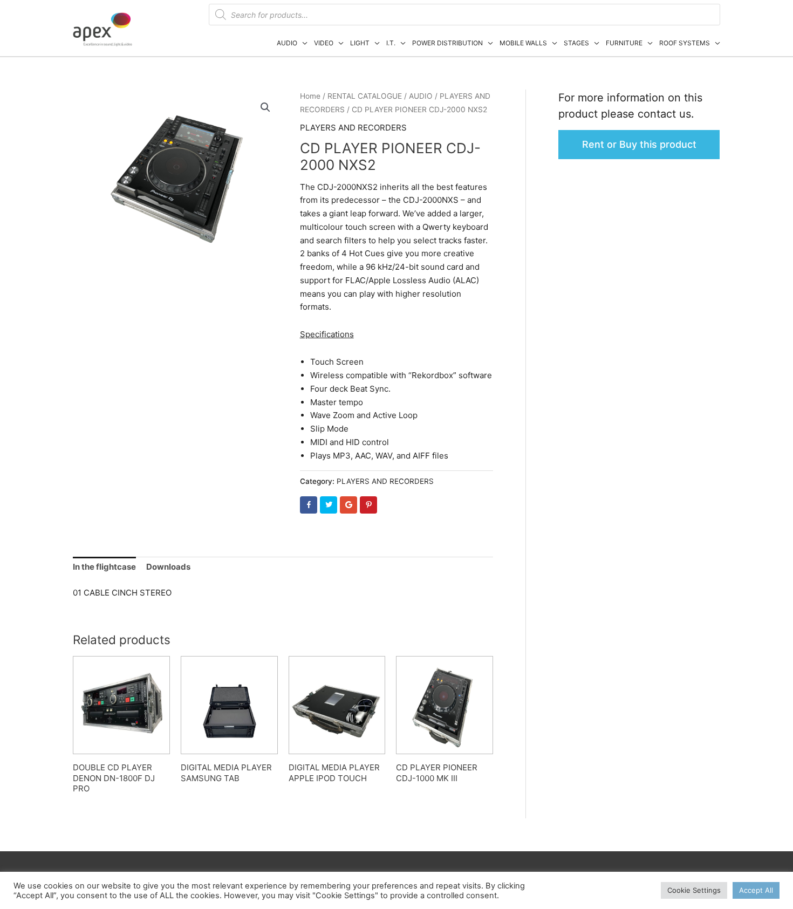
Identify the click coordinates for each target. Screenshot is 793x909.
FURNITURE (624, 43)
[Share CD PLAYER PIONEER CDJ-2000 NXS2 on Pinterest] (368, 505)
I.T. (390, 43)
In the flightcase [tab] (104, 567)
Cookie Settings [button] (694, 890)
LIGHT (360, 43)
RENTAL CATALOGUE (364, 96)
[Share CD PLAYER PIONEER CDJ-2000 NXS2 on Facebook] (308, 505)
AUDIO (287, 43)
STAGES (576, 43)
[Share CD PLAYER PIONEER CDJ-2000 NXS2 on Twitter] (328, 505)
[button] (265, 107)
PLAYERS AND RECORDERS (353, 127)
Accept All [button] (756, 890)
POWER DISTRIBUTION (447, 43)
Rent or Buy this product (639, 144)
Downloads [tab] (168, 567)
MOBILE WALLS (523, 43)
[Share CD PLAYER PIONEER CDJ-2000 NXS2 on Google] (348, 505)
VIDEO (323, 43)
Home (310, 96)
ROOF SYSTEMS (684, 43)
